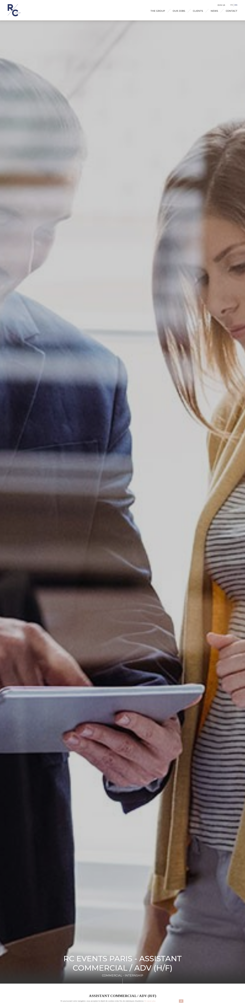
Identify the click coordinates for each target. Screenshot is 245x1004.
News (214, 11)
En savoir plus (150, 1001)
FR (231, 5)
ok (181, 1001)
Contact (231, 11)
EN (236, 5)
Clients (198, 11)
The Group (157, 11)
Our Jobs (179, 11)
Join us (221, 5)
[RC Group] (14, 10)
